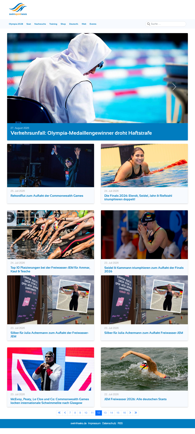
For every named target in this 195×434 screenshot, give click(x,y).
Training (53, 24)
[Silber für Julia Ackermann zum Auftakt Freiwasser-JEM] (144, 300)
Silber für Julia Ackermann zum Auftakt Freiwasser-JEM (143, 333)
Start (28, 24)
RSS (120, 423)
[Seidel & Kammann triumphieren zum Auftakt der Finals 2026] (144, 234)
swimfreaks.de (79, 423)
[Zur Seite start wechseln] (59, 413)
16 (124, 413)
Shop (63, 24)
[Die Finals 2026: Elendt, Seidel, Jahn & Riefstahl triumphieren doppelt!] (144, 165)
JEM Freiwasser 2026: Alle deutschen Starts (135, 399)
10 (85, 413)
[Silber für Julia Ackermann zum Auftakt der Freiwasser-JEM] (50, 300)
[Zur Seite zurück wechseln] (65, 413)
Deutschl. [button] (73, 24)
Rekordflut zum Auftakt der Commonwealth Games (47, 195)
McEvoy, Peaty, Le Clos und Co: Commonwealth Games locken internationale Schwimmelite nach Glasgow (50, 400)
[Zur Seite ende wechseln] (136, 413)
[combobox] (165, 24)
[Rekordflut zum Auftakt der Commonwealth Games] (50, 165)
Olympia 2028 (16, 24)
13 (105, 413)
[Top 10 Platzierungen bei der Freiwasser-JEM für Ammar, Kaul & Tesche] (50, 234)
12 (98, 413)
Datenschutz (109, 423)
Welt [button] (84, 24)
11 (92, 413)
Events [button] (93, 24)
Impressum (94, 423)
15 (117, 413)
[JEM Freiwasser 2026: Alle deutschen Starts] (144, 369)
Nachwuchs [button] (40, 24)
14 (111, 413)
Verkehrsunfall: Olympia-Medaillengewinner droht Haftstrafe (81, 133)
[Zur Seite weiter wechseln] (130, 413)
